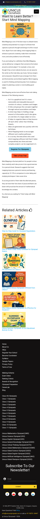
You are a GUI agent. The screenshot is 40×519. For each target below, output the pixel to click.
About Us (5, 347)
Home (4, 344)
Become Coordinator (9, 356)
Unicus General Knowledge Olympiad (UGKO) (18, 442)
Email (9, 479)
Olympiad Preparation (10, 384)
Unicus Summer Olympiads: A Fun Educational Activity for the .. (18, 329)
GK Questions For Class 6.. (11, 270)
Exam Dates (6, 376)
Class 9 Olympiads (9, 422)
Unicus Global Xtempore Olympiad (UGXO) (17, 459)
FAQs (4, 350)
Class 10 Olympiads (9, 425)
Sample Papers (7, 361)
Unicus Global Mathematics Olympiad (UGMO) (18, 448)
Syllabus (5, 358)
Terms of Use (7, 367)
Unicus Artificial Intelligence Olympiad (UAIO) (18, 456)
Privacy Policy (7, 364)
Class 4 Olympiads (9, 407)
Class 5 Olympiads (9, 410)
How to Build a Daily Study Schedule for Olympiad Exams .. (20, 250)
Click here (26, 6)
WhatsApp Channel (21, 5)
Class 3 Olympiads (9, 405)
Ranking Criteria (7, 379)
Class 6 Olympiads (9, 413)
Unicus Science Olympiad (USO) (13, 436)
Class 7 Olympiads (9, 416)
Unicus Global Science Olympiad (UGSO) (16, 451)
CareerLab (6, 387)
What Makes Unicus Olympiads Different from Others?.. (18, 289)
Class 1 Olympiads (9, 399)
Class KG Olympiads (9, 396)
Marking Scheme (8, 373)
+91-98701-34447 (30, 2)
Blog (3, 390)
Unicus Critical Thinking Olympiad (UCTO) (16, 445)
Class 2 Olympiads (9, 402)
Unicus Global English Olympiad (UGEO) (16, 454)
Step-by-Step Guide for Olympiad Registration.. (19, 231)
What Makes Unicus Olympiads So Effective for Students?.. (19, 309)
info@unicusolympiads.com (13, 2)
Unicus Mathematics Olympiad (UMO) (15, 433)
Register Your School (9, 353)
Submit (26, 487)
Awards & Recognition (10, 382)
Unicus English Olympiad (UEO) (13, 439)
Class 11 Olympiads (9, 428)
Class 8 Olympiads (9, 419)
